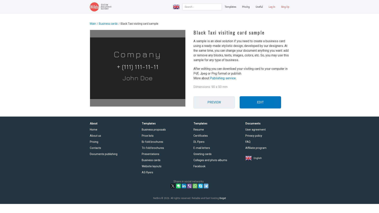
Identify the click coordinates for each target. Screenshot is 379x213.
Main (93, 23)
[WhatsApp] (195, 186)
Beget (223, 198)
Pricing (246, 7)
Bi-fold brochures (152, 141)
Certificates (200, 135)
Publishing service (223, 78)
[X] (173, 186)
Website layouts (151, 166)
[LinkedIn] (184, 186)
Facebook (199, 166)
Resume (198, 129)
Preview (214, 102)
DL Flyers (199, 141)
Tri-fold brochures (153, 147)
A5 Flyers (147, 172)
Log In (272, 7)
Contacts (95, 147)
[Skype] (200, 186)
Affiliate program (255, 147)
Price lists (148, 135)
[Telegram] (206, 186)
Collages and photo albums (210, 160)
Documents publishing (103, 154)
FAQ (247, 141)
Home (93, 129)
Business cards (108, 23)
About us (95, 135)
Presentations (150, 154)
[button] (176, 7)
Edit (260, 102)
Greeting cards (202, 154)
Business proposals (154, 129)
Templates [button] (230, 7)
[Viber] (189, 186)
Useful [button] (259, 7)
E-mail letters (201, 147)
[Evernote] (178, 186)
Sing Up (285, 7)
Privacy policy (253, 135)
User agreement (255, 129)
